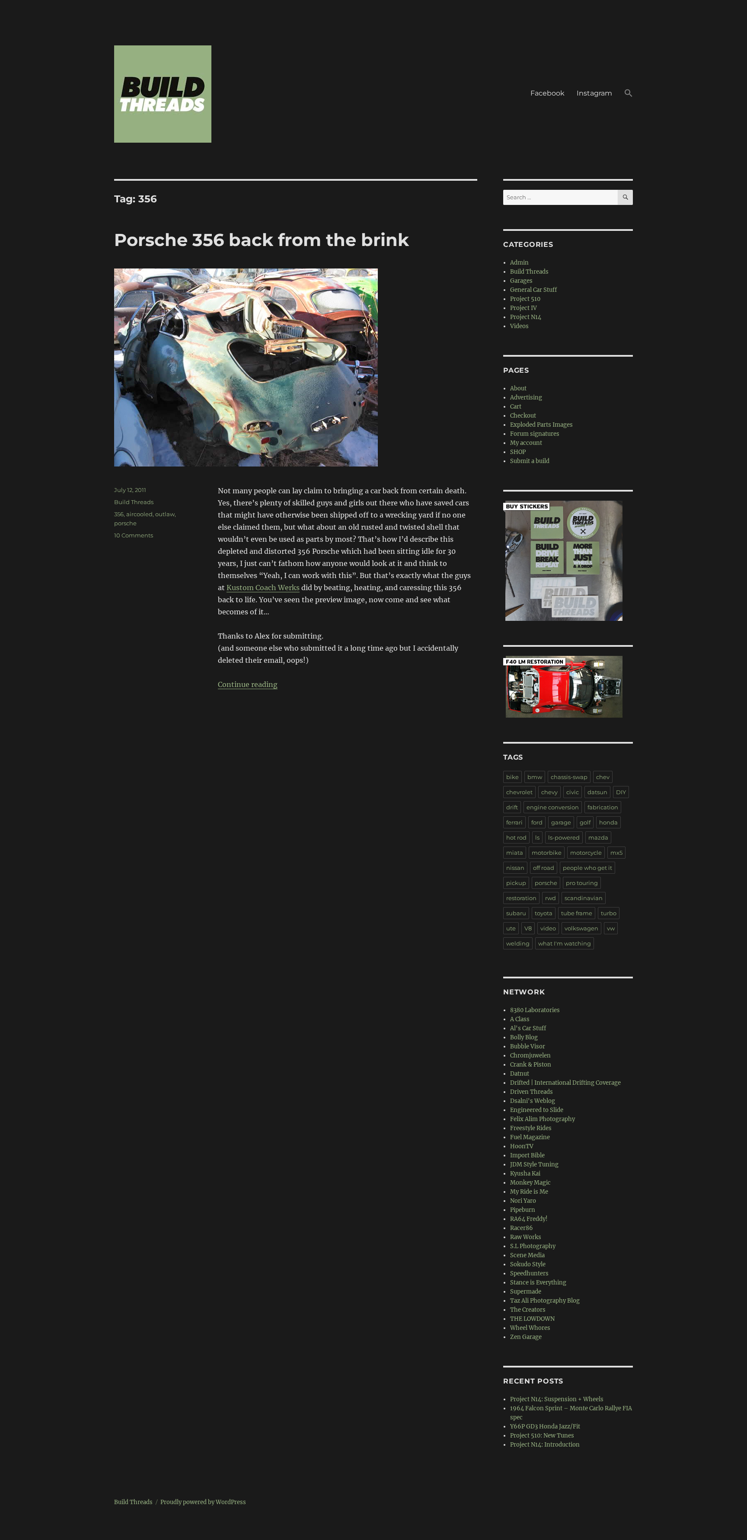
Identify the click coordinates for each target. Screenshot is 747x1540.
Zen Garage (526, 1337)
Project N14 (525, 317)
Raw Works (525, 1237)
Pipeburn (522, 1210)
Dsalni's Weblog (532, 1101)
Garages (521, 280)
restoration (521, 898)
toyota (543, 913)
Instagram (594, 93)
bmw (534, 776)
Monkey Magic (530, 1182)
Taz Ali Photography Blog (545, 1300)
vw (611, 928)
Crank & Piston (530, 1064)
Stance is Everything (538, 1282)
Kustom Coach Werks (263, 587)
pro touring (582, 882)
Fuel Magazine (530, 1137)
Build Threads (133, 501)
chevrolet (519, 792)
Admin (519, 262)
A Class (520, 1019)
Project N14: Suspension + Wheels (556, 1399)
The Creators (528, 1309)
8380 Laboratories (535, 1010)
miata (514, 852)
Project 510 (525, 299)
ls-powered (564, 837)
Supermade (525, 1291)
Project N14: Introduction (545, 1444)
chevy (549, 792)
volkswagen (581, 928)
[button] (628, 94)
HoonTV (521, 1146)
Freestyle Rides (531, 1128)
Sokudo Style (528, 1264)
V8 (528, 928)
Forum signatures (534, 434)
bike (512, 776)
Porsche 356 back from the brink (261, 239)
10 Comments (133, 535)
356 (119, 514)
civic (572, 792)
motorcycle (586, 852)
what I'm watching (564, 943)
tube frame (576, 913)
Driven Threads (531, 1092)
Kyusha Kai (525, 1173)
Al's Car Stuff (528, 1028)
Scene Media (527, 1255)
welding (518, 943)
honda (608, 822)
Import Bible (527, 1155)
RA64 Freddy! (529, 1219)
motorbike (547, 852)
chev (603, 776)
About (518, 388)
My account (526, 443)
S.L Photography (532, 1246)
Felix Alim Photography (542, 1119)
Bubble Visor (527, 1046)
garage (561, 822)
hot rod (516, 837)
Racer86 (521, 1228)
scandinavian (584, 898)
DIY (621, 792)
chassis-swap (569, 776)
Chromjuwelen (530, 1055)
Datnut (519, 1073)
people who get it (587, 867)
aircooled (139, 514)
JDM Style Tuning (534, 1164)
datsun (597, 792)
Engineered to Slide (536, 1110)
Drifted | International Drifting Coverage (565, 1082)
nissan (515, 867)
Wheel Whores (530, 1328)
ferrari (514, 822)
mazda (598, 837)
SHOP (518, 452)
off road (543, 867)
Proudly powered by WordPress (203, 1502)
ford (537, 822)
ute (511, 928)
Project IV (523, 308)
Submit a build (529, 461)
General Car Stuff (533, 290)
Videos (519, 326)
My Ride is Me (529, 1191)
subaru (516, 913)
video (548, 928)
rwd (550, 898)
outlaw (165, 514)
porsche (125, 523)
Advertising (526, 397)
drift (512, 807)
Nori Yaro (523, 1201)
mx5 (616, 852)
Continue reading (248, 684)
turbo (608, 913)
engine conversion (553, 807)
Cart (515, 406)
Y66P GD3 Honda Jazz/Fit (545, 1426)
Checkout (523, 415)
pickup (516, 882)
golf (585, 822)
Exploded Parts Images (541, 424)
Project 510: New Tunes (542, 1435)
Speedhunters (529, 1273)
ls (537, 837)
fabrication (602, 807)
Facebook (547, 93)
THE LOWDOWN (532, 1319)
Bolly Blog (524, 1037)
